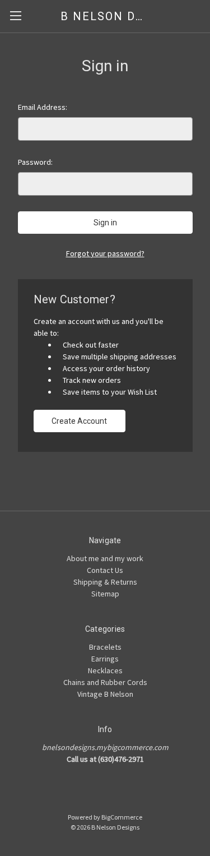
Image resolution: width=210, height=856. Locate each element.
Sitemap (105, 594)
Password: (35, 162)
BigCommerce (121, 817)
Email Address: (42, 107)
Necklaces (105, 670)
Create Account (79, 421)
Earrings (105, 659)
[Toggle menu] (15, 15)
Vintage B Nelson (105, 694)
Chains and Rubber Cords (105, 682)
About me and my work (105, 558)
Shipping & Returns (105, 582)
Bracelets (105, 647)
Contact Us (105, 570)
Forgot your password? (105, 253)
